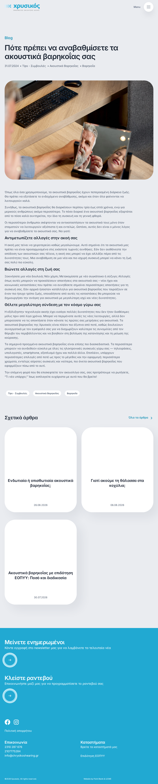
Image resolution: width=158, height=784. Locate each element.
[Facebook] (7, 722)
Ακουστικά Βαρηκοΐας (47, 393)
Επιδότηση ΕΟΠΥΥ (93, 755)
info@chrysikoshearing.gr (22, 755)
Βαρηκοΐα (72, 393)
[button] (142, 7)
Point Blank (99, 779)
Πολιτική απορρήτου (18, 730)
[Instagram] (16, 722)
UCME (108, 779)
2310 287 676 (13, 747)
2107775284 (13, 751)
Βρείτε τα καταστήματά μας (99, 747)
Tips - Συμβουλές (17, 393)
